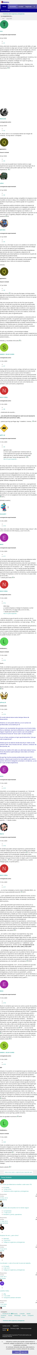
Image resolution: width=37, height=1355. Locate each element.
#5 (4, 242)
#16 (4, 845)
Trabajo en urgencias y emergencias (14, 1242)
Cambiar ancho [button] (6, 1326)
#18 (4, 1003)
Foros (4, 6)
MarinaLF (6, 1238)
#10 (4, 526)
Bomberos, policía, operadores (12, 1214)
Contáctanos (5, 1328)
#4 (4, 195)
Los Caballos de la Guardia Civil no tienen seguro (14, 1208)
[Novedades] (34, 6)
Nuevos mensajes (5, 10)
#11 (4, 556)
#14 (4, 714)
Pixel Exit (10, 1336)
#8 (4, 409)
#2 (4, 130)
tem (3, 18)
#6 (4, 290)
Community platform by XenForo (16, 1335)
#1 (4, 43)
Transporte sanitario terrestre (12, 1297)
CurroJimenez (7, 1211)
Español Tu (15, 1326)
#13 (4, 660)
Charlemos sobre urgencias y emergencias (16, 1191)
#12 (4, 603)
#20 (4, 1142)
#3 (4, 161)
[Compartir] (4, 41)
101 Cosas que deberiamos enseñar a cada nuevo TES (16, 1184)
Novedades (12, 6)
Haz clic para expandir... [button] (10, 459)
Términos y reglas (14, 1328)
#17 (4, 887)
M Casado (6, 1187)
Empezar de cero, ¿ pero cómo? (9, 1235)
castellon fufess (4, 1291)
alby (4, 1294)
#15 (4, 788)
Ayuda (4, 1330)
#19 (4, 1064)
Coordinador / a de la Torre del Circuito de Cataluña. (15, 1263)
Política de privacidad (25, 1328)
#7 (4, 366)
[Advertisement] (18, 89)
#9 (4, 447)
